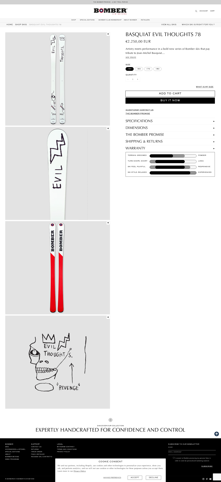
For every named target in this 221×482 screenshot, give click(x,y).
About (8, 454)
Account (204, 11)
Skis (7, 446)
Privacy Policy (80, 471)
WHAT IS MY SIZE (204, 87)
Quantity (131, 75)
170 (148, 69)
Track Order (36, 451)
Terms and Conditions (67, 449)
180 (157, 69)
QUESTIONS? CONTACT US (139, 110)
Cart (212, 11)
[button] (196, 11)
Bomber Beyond (12, 456)
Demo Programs (12, 459)
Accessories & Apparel (15, 449)
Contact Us (36, 446)
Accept (135, 477)
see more (131, 57)
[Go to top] (216, 434)
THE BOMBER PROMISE (138, 114)
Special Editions (12, 451)
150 (130, 69)
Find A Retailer (37, 454)
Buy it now (170, 100)
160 (139, 69)
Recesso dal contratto (41, 456)
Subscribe (207, 466)
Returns (35, 449)
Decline (153, 477)
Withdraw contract (65, 446)
